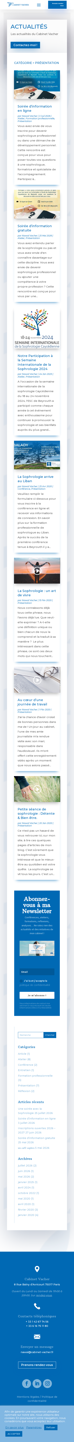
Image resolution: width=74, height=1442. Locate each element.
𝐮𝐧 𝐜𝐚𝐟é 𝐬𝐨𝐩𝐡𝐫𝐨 (26, 1147)
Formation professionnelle (40, 118)
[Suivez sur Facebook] (26, 1383)
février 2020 (26, 1209)
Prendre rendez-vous (58, 4)
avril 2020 (24, 1204)
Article (22, 1053)
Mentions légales (28, 1396)
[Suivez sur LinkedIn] (37, 1383)
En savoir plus (14, 1427)
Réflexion (24, 1091)
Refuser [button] (50, 1427)
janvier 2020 (26, 1215)
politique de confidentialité (35, 985)
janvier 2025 (26, 1182)
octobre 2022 (27, 1193)
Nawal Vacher (29, 116)
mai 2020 (24, 1198)
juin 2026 (24, 1171)
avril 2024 (24, 1187)
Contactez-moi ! (25, 45)
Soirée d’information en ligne (37, 1118)
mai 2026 (24, 1176)
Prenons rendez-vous (37, 1365)
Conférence (24, 489)
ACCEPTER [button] (14, 1433)
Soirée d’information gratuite (36, 1138)
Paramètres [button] (33, 1427)
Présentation (25, 121)
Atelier (21, 118)
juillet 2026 (25, 1165)
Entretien (24, 1070)
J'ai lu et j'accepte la (35, 983)
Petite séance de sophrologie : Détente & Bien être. (36, 813)
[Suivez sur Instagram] (47, 1383)
